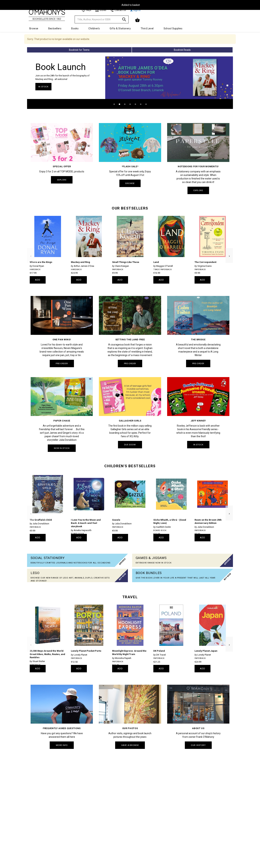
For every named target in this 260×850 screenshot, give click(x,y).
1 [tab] (114, 104)
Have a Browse (130, 745)
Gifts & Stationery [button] (120, 28)
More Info (62, 745)
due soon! (130, 444)
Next (229, 250)
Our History (198, 745)
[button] (138, 20)
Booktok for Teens (79, 49)
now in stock (62, 448)
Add (38, 279)
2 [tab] (119, 104)
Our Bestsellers (130, 208)
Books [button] (75, 28)
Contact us (120, 10)
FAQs (88, 10)
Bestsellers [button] (55, 28)
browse (129, 183)
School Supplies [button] (173, 28)
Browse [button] (33, 28)
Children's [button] (94, 28)
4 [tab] (130, 104)
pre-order (62, 363)
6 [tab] (140, 104)
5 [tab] (135, 104)
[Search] (124, 20)
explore (62, 180)
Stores (103, 10)
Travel (130, 597)
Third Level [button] (147, 28)
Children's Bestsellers (130, 466)
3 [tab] (124, 104)
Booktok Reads (182, 49)
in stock (43, 86)
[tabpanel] (130, 82)
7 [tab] (146, 104)
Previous (30, 250)
